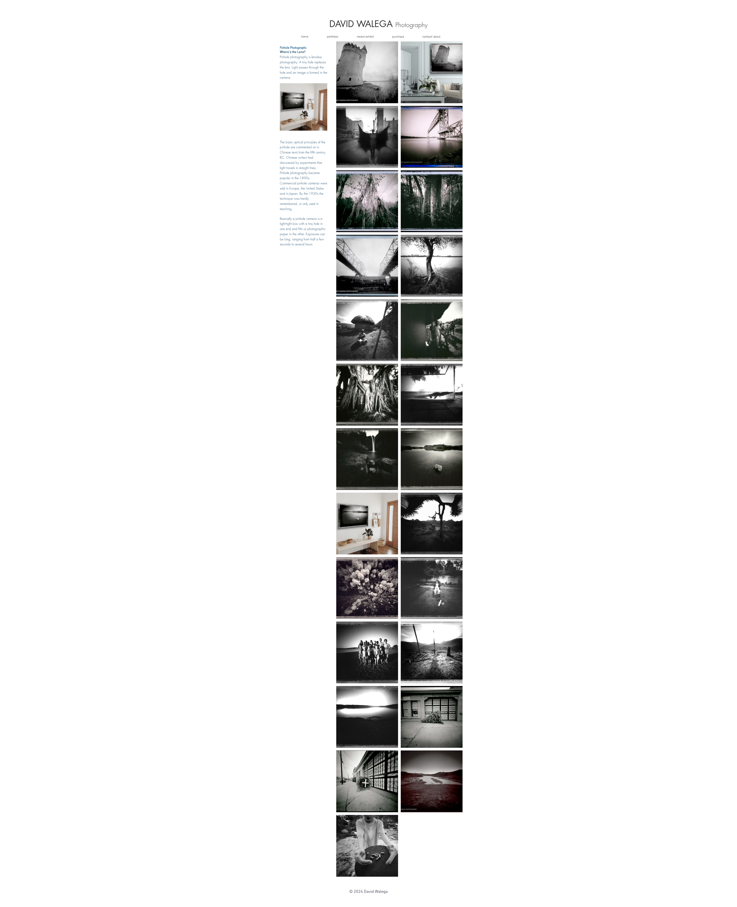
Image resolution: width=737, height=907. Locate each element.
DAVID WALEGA (362, 24)
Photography (411, 25)
